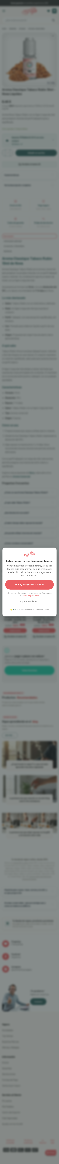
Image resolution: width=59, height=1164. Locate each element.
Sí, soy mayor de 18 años (29, 584)
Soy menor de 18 (28, 601)
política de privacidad (30, 595)
